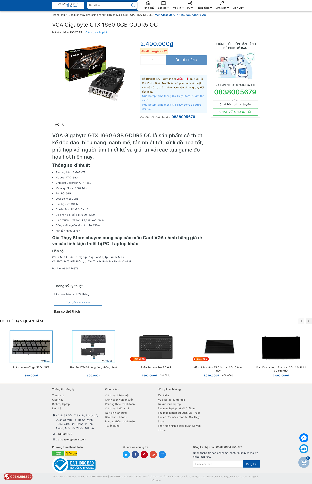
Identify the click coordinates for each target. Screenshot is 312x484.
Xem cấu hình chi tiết (78, 302)
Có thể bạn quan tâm (21, 321)
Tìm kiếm (163, 395)
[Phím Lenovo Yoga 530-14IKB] (31, 354)
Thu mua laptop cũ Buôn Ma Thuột (179, 412)
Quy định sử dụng (116, 412)
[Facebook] (303, 437)
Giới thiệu (58, 399)
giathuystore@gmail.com (71, 439)
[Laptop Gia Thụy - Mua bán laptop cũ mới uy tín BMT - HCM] (68, 4)
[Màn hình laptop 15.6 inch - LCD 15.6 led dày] (218, 354)
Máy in (177, 7)
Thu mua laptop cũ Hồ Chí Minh (177, 408)
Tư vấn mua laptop (169, 404)
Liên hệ (56, 408)
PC (189, 7)
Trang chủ (148, 7)
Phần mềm (203, 7)
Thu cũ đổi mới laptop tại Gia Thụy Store (179, 419)
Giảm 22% (202, 359)
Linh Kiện (221, 7)
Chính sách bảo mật (117, 395)
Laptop (163, 7)
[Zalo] (303, 448)
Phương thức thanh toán (120, 404)
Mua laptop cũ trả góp (171, 399)
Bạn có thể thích (67, 311)
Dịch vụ (237, 7)
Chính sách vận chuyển (119, 399)
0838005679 (183, 117)
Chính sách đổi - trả (117, 408)
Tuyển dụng (112, 425)
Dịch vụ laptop (61, 404)
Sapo (158, 480)
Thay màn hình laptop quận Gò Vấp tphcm (179, 428)
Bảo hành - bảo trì (116, 417)
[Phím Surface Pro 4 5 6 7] (156, 354)
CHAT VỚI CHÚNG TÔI (235, 112)
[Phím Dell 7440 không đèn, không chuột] (93, 354)
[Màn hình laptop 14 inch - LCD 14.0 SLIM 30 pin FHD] (280, 354)
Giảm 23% (140, 359)
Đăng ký (251, 464)
